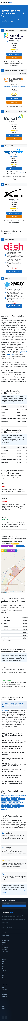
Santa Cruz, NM (4, 802)
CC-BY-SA (20, 591)
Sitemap (3, 999)
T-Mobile (3, 973)
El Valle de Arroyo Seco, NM (18, 806)
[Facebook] (3, 1017)
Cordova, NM (11, 807)
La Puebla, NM (19, 802)
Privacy (3, 927)
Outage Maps (4, 996)
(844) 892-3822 (15, 271)
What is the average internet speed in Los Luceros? (12, 776)
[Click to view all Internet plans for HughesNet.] (13, 151)
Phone (19, 42)
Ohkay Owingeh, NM (5, 799)
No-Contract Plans (5, 951)
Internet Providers (5, 935)
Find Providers (14, 906)
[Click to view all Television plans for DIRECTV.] (14, 284)
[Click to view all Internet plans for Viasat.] (13, 117)
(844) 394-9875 (15, 54)
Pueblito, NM (22, 795)
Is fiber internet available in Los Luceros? (13, 753)
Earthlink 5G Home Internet (8, 418)
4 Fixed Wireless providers (6, 546)
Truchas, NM (4, 809)
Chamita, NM (10, 797)
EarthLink (4, 959)
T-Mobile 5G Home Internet (11, 641)
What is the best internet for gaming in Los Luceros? (12, 765)
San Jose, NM (4, 800)
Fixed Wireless (7, 86)
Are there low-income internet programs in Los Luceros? (12, 759)
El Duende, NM (14, 799)
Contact (3, 1011)
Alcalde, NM (10, 795)
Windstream (4, 409)
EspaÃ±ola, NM (16, 800)
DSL (16, 42)
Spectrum (4, 966)
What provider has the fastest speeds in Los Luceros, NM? (12, 747)
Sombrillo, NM (4, 804)
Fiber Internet (4, 938)
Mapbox (6, 592)
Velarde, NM (16, 797)
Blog (3, 987)
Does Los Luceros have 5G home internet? (11, 770)
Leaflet (2, 591)
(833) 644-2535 (15, 169)
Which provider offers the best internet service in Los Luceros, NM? (13, 705)
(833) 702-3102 (15, 306)
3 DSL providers (15, 543)
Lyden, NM (16, 795)
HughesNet (4, 421)
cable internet (22, 353)
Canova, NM (3, 797)
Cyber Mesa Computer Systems (12, 632)
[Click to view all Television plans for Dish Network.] (14, 246)
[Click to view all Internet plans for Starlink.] (13, 193)
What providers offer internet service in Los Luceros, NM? (12, 782)
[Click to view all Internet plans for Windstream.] (13, 36)
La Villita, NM (4, 795)
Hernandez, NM (21, 799)
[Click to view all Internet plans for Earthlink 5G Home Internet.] (13, 79)
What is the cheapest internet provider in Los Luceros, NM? (12, 742)
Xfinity (3, 961)
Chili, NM (10, 800)
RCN (3, 975)
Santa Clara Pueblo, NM (6, 806)
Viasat (3, 415)
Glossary (3, 992)
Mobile (13, 86)
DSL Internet (4, 944)
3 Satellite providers (20, 546)
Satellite (12, 123)
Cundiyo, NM (18, 807)
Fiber (8, 42)
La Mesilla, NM (4, 807)
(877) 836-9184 (15, 213)
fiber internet (24, 351)
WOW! (3, 977)
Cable (12, 42)
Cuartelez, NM (12, 802)
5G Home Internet (20, 86)
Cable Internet (5, 942)
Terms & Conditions (8, 927)
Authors (3, 1008)
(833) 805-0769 (15, 135)
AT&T (3, 963)
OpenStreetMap (11, 591)
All (16, 550)
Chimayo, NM (17, 804)
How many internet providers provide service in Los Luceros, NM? (13, 735)
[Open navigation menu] (26, 2)
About (3, 1006)
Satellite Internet (5, 949)
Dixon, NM (10, 804)
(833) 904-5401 (15, 98)
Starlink (3, 412)
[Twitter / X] (6, 1017)
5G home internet (10, 354)
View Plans (14, 57)
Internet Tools (4, 989)
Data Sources (4, 994)
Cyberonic (6, 638)
